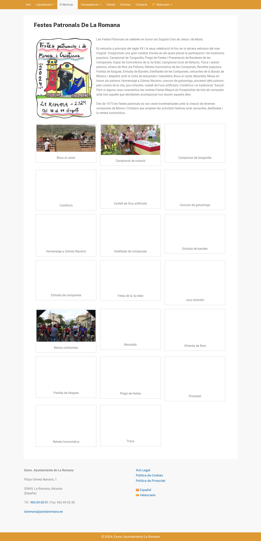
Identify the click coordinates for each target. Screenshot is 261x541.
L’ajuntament (44, 4)
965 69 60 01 (39, 502)
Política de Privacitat (150, 481)
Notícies (125, 4)
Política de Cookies (149, 475)
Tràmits (110, 4)
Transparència (89, 4)
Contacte (141, 4)
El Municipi (66, 4)
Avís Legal (143, 470)
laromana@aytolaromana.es (43, 511)
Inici (28, 4)
